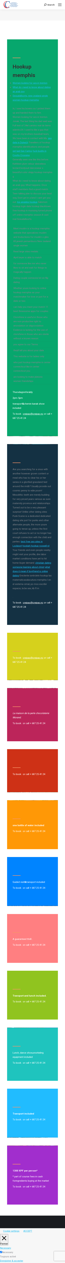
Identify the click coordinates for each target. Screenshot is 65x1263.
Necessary (7, 1252)
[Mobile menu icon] (60, 5)
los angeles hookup (27, 202)
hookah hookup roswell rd (36, 545)
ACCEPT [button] (27, 1231)
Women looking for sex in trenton (30, 83)
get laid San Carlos (22, 151)
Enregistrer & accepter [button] (11, 1260)
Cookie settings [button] (11, 1231)
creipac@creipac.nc (33, 413)
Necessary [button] (5, 1248)
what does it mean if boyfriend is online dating (31, 571)
